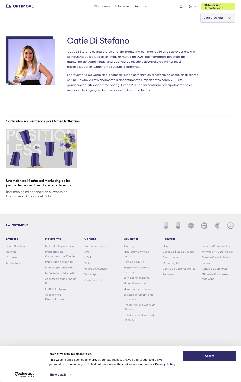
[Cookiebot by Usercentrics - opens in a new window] (24, 374)
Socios (206, 262)
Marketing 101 (171, 262)
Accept (209, 355)
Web (87, 262)
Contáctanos (14, 262)
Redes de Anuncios (96, 268)
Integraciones (92, 279)
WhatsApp (91, 274)
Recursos (168, 274)
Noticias (11, 251)
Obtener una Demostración (213, 6)
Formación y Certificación (218, 251)
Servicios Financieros (136, 277)
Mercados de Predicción (138, 289)
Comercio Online (134, 261)
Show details (57, 374)
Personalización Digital (59, 261)
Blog (165, 245)
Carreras (11, 257)
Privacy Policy (165, 364)
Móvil (87, 257)
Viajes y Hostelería (135, 283)
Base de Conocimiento (216, 257)
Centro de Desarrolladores (179, 268)
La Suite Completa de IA (60, 273)
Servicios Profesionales (216, 245)
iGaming (129, 245)
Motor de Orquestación (59, 245)
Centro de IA (170, 257)
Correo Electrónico (95, 245)
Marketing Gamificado (59, 267)
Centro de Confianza (215, 268)
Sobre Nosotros (15, 245)
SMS (87, 251)
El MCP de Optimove (57, 289)
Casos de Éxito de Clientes (179, 251)
